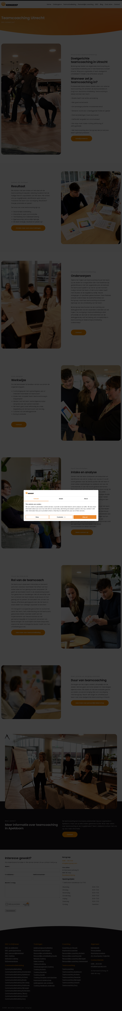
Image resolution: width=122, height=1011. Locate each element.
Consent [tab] (36, 498)
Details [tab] (61, 498)
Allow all (84, 517)
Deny (37, 517)
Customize (60, 517)
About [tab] (86, 498)
